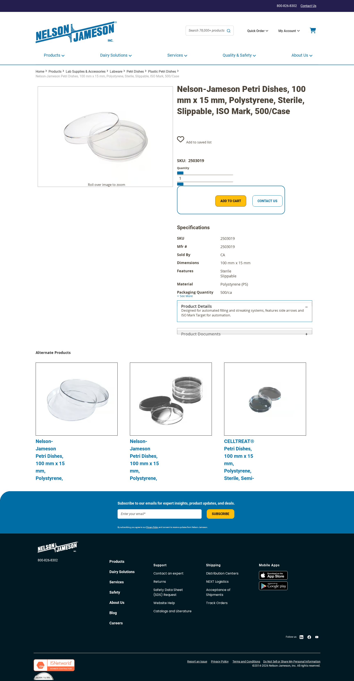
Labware (116, 71)
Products (55, 71)
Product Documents (201, 332)
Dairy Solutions (122, 572)
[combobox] (210, 30)
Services (116, 582)
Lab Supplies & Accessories (86, 71)
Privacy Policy (152, 527)
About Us (116, 602)
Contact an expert (168, 573)
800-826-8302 (48, 560)
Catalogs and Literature (172, 611)
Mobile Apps (269, 565)
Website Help (164, 603)
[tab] (244, 311)
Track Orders (217, 603)
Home (40, 71)
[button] (256, 31)
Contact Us (308, 6)
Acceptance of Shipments (218, 592)
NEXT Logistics (217, 581)
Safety (114, 592)
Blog (113, 613)
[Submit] (229, 30)
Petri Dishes (135, 71)
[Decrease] (180, 173)
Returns (159, 581)
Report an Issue (197, 661)
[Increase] (180, 184)
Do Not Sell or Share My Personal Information (291, 661)
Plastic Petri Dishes (162, 71)
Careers (116, 623)
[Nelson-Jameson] (76, 32)
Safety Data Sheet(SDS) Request (168, 592)
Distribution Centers (222, 573)
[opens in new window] (283, 575)
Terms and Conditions (246, 661)
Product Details (196, 304)
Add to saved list (199, 142)
